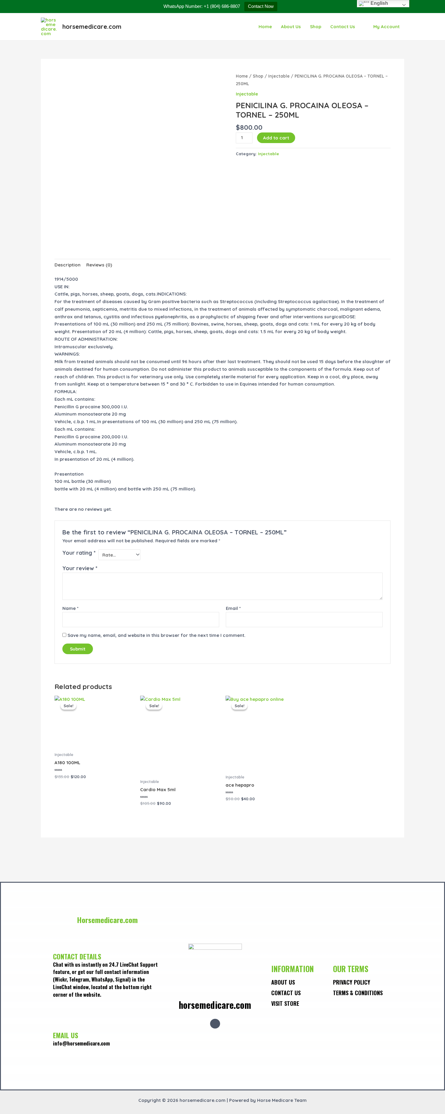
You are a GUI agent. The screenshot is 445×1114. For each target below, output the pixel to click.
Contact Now (261, 6)
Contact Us (342, 26)
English (378, 3)
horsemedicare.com (91, 26)
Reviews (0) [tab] (99, 265)
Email (233, 608)
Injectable (279, 76)
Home (265, 26)
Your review (79, 568)
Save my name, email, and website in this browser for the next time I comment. (157, 635)
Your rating (79, 552)
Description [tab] (67, 265)
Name (70, 608)
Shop (315, 26)
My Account (386, 26)
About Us (291, 26)
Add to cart (276, 138)
